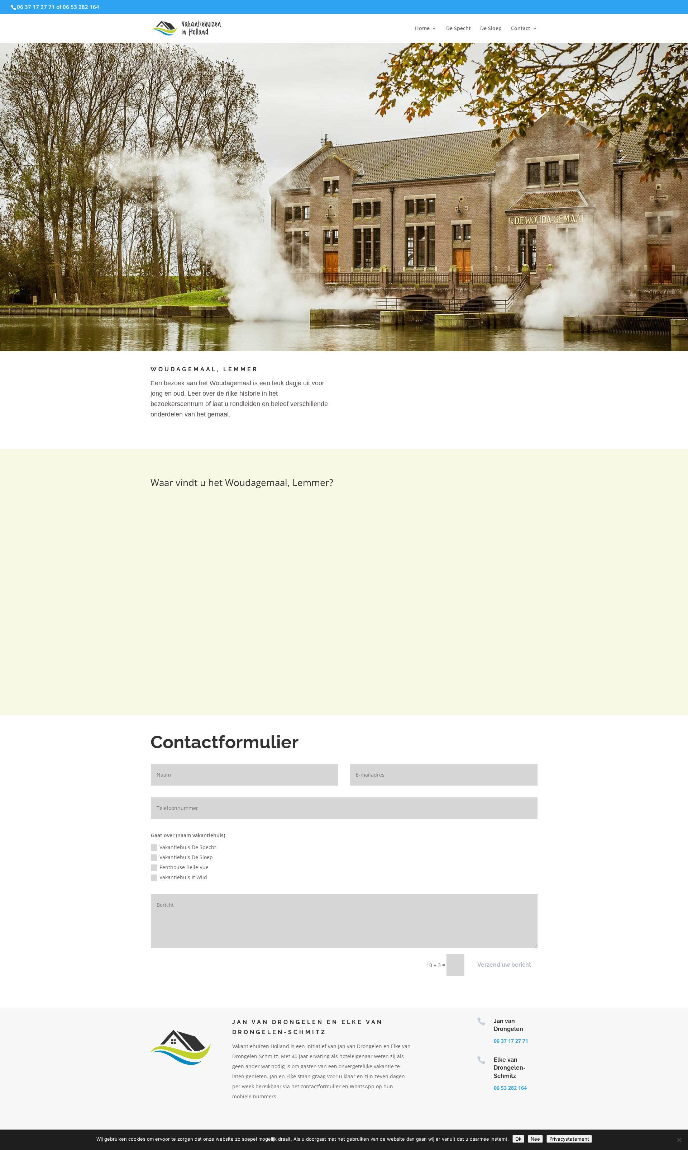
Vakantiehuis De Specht (187, 847)
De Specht (458, 29)
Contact (520, 29)
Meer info (481, 373)
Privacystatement (569, 1139)
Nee (535, 1139)
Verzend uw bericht (504, 964)
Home (422, 29)
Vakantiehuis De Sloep (186, 857)
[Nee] (679, 1140)
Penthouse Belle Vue (184, 867)
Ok (518, 1139)
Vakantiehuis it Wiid (183, 877)
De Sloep (491, 29)
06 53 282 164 (510, 1087)
